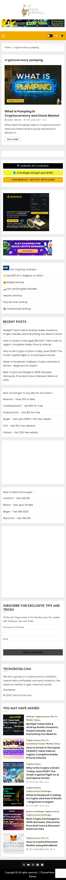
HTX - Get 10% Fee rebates (19, 425)
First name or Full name (13, 627)
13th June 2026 (36, 782)
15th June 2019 (33, 120)
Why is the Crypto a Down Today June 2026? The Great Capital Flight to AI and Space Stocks (42, 773)
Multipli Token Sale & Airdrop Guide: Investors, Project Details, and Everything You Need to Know (32, 332)
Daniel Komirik (14, 120)
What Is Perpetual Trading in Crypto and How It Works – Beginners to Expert (44, 798)
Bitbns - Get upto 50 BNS (18, 505)
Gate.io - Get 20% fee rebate (20, 432)
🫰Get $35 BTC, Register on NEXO (23, 275)
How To (53, 716)
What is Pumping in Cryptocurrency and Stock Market (32, 113)
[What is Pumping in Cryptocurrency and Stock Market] (33, 85)
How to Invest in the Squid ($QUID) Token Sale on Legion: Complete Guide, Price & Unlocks (32, 342)
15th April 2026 (36, 806)
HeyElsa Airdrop (12, 295)
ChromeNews (47, 872)
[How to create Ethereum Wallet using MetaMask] (13, 843)
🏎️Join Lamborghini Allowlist (20, 289)
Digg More (12, 139)
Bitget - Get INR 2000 (16, 511)
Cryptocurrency (15, 100)
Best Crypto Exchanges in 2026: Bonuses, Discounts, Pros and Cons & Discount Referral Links (30, 376)
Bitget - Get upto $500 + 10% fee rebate (27, 419)
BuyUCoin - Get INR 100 (17, 518)
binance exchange (35, 811)
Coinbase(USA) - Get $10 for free (23, 406)
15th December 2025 (39, 849)
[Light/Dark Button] (50, 35)
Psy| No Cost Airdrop (15, 302)
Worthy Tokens (33, 720)
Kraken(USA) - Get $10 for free (21, 412)
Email (5, 638)
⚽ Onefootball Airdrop (17, 309)
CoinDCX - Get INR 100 (16, 498)
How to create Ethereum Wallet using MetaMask (42, 843)
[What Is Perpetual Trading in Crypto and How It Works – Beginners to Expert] (13, 796)
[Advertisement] (33, 562)
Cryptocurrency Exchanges (38, 791)
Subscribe (62, 35)
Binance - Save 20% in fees (19, 399)
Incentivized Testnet (35, 744)
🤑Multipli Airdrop (13, 282)
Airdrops (30, 716)
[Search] (56, 36)
